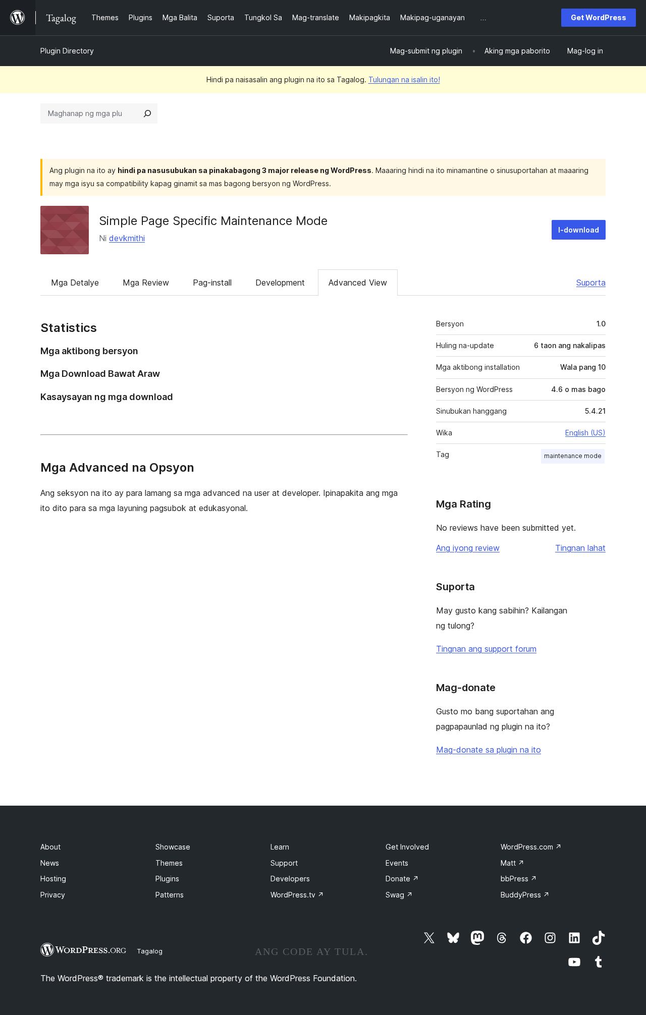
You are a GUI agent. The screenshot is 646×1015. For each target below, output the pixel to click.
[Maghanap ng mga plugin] (147, 113)
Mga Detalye (75, 282)
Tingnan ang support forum (486, 649)
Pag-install (212, 282)
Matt (512, 863)
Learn (280, 846)
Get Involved (407, 846)
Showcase (172, 846)
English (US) (585, 432)
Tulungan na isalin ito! (404, 79)
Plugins (167, 878)
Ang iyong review (468, 548)
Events (397, 863)
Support (284, 863)
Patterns (169, 894)
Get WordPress (598, 17)
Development (280, 282)
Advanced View (358, 282)
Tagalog (150, 951)
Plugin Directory (67, 50)
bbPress (519, 878)
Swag (399, 894)
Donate (402, 878)
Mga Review (146, 282)
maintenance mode (573, 456)
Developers (290, 878)
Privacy (52, 894)
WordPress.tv (297, 894)
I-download (578, 229)
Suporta (591, 282)
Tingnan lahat (580, 548)
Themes (169, 863)
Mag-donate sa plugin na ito (488, 750)
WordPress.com (531, 846)
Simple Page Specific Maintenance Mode (213, 220)
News (49, 863)
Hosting (53, 878)
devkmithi (127, 238)
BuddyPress (525, 894)
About (50, 846)
